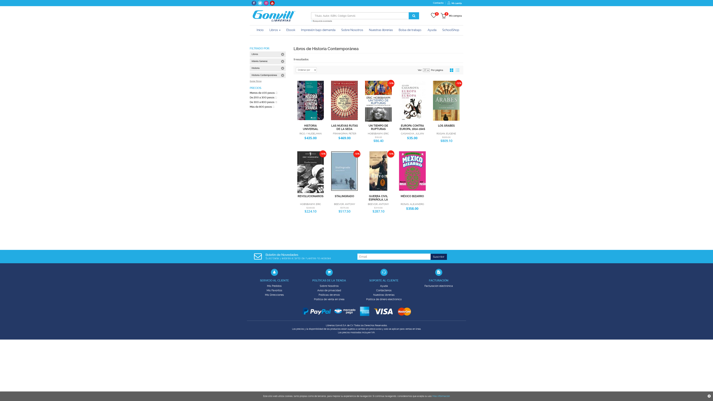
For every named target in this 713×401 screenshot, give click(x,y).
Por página (437, 70)
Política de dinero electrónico (384, 299)
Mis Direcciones (274, 294)
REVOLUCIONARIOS (310, 196)
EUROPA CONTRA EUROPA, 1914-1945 (412, 127)
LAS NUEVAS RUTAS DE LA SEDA (344, 127)
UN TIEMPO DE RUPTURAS (378, 127)
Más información (441, 396)
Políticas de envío (329, 294)
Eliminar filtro (282, 54)
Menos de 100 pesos (264, 92)
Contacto (438, 2)
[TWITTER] (260, 3)
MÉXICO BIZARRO (412, 196)
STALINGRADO (344, 196)
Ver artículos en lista (457, 70)
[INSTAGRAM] (266, 3)
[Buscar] (414, 15)
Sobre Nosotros (329, 285)
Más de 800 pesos (262, 106)
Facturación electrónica (438, 285)
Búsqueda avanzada (322, 21)
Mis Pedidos (274, 285)
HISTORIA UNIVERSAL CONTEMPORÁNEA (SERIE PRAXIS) (310, 127)
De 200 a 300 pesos (263, 97)
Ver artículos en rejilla (452, 70)
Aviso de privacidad (329, 290)
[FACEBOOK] (254, 3)
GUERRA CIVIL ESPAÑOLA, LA (378, 198)
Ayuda (384, 285)
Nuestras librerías (384, 294)
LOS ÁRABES (446, 125)
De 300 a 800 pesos (263, 102)
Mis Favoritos (274, 290)
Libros (274, 30)
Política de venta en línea (329, 299)
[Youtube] (272, 3)
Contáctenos (384, 290)
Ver (420, 70)
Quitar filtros (255, 81)
